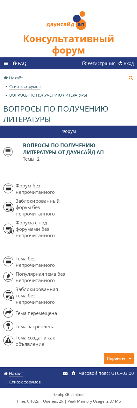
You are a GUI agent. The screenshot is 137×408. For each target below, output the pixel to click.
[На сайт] (68, 16)
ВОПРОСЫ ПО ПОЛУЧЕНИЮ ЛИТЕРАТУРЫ (55, 113)
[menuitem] (19, 63)
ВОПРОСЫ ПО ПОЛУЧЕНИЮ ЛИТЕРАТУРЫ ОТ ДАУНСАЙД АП (63, 149)
